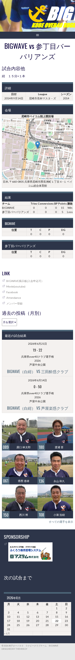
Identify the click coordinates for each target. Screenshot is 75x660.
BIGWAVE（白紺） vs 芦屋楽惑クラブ (37, 408)
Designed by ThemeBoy (14, 649)
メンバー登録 (14, 303)
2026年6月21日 (37, 343)
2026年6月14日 (37, 380)
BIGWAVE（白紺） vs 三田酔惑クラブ (37, 371)
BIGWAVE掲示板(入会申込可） (25, 281)
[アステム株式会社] (30, 560)
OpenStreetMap (59, 178)
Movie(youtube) (15, 286)
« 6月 (7, 633)
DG (63, 229)
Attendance (13, 297)
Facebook (12, 292)
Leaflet (42, 178)
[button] (37, 145)
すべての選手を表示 (61, 521)
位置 (14, 229)
